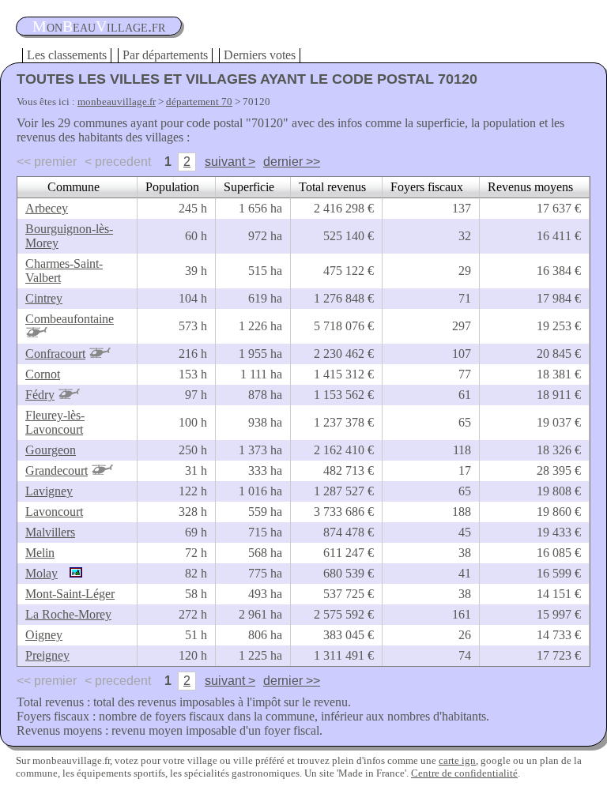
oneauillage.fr (98, 26)
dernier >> (291, 161)
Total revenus (332, 187)
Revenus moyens (530, 187)
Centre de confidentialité (464, 773)
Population (172, 187)
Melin (40, 552)
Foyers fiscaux (426, 187)
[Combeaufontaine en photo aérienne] (36, 333)
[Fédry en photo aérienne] (69, 394)
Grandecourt (56, 470)
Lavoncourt (54, 511)
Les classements (67, 55)
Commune (73, 187)
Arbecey (46, 208)
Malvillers (50, 532)
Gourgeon (50, 450)
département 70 (199, 101)
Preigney (47, 655)
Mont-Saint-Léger (70, 593)
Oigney (43, 635)
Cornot (42, 374)
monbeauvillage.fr (116, 101)
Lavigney (49, 491)
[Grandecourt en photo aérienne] (102, 470)
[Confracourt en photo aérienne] (100, 353)
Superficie (249, 187)
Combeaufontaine (69, 318)
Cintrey (43, 298)
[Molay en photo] (72, 573)
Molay (41, 573)
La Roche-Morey (68, 614)
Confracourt (55, 353)
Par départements (165, 55)
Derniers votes (260, 55)
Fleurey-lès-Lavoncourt (55, 422)
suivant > (230, 161)
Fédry (40, 394)
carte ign (457, 760)
